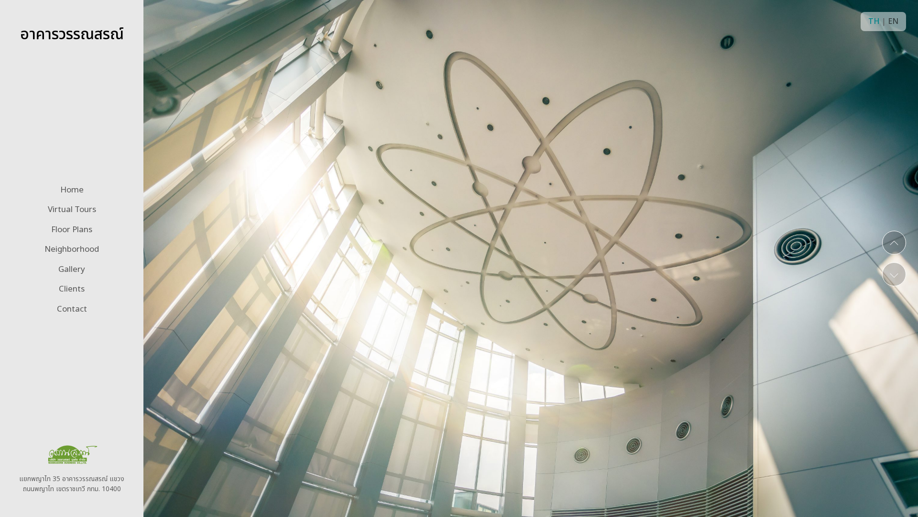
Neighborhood (71, 249)
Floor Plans (71, 230)
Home (72, 190)
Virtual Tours (72, 209)
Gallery (71, 269)
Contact (72, 309)
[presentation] (894, 243)
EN (893, 21)
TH (874, 21)
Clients (72, 289)
